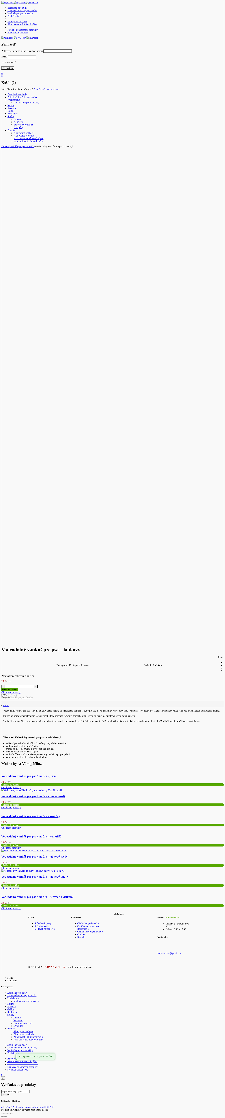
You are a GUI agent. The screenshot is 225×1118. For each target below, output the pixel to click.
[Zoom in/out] (2, 1113)
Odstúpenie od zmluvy (88, 926)
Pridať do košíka (9, 690)
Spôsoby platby (41, 926)
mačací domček (25, 1107)
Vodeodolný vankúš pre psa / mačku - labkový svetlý (34, 856)
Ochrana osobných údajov (90, 931)
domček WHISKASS (43, 1107)
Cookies (81, 934)
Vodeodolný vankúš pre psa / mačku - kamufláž (31, 836)
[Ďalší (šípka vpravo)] (5, 1116)
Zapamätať (10, 62)
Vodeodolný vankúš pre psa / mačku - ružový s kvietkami (37, 896)
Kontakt (81, 937)
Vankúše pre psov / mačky (22, 146)
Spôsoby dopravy (42, 923)
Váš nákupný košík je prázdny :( (17, 89)
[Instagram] (138, 918)
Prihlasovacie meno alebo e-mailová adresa (22, 51)
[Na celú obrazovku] (5, 1113)
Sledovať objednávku (44, 929)
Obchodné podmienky (88, 923)
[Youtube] (128, 918)
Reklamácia (83, 929)
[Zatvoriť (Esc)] (11, 1113)
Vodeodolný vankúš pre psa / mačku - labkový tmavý (35, 876)
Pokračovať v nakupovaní (45, 89)
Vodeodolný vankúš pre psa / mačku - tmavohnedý (33, 796)
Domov (5, 146)
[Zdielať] (8, 1113)
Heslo (4, 56)
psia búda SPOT (9, 1107)
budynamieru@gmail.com (169, 953)
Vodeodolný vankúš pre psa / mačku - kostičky (30, 816)
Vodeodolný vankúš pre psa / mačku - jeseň (28, 776)
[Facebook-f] (118, 918)
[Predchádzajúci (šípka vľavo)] (2, 1116)
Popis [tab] (6, 705)
